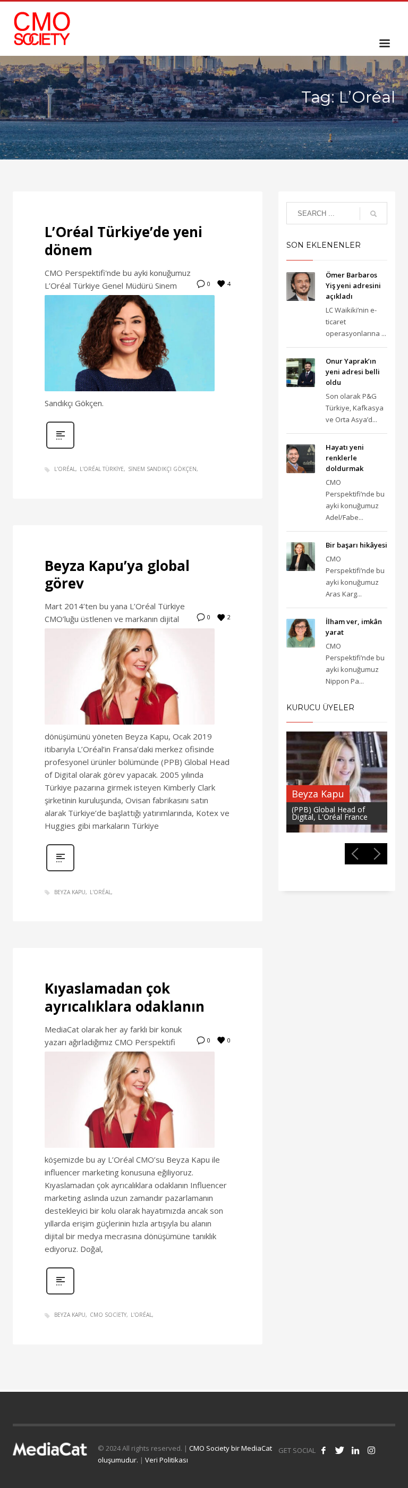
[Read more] (60, 447)
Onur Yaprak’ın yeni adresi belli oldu (353, 371)
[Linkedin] (371, 16)
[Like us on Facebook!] (324, 1450)
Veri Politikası (166, 1460)
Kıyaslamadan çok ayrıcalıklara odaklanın (125, 997)
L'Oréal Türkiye (102, 469)
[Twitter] (355, 16)
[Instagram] (387, 16)
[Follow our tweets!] (339, 1450)
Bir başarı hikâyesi (356, 545)
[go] (373, 214)
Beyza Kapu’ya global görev (117, 574)
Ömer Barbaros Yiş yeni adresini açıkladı (353, 285)
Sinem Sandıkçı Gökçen (162, 469)
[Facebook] (339, 16)
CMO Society (108, 1314)
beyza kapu (70, 892)
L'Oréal (64, 469)
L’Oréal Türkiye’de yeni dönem (123, 240)
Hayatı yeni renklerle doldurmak (345, 457)
